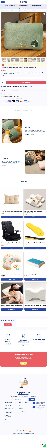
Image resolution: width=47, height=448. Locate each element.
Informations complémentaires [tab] (26, 110)
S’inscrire (32, 399)
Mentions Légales (8, 405)
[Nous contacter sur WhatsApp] (44, 445)
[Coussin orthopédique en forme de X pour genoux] (35, 293)
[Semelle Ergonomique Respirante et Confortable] (35, 230)
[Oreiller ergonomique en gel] (35, 262)
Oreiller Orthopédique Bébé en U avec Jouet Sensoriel (10, 274)
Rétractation (7, 422)
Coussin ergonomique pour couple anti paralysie (11, 305)
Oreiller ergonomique (15, 10)
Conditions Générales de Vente (9, 409)
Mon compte (21, 408)
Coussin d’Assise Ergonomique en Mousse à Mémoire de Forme (10, 243)
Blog (20, 405)
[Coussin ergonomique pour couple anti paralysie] (12, 293)
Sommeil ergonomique (7, 10)
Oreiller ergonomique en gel (30, 274)
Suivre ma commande (23, 416)
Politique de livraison (8, 412)
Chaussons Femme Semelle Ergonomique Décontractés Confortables (33, 212)
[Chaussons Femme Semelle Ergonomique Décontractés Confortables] (35, 199)
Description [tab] (16, 110)
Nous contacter (22, 414)
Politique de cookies (8, 424)
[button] (44, 14)
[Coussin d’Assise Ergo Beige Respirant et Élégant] (12, 199)
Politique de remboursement (8, 416)
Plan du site (7, 419)
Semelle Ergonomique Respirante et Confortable (34, 242)
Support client (22, 411)
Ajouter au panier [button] (12, 216)
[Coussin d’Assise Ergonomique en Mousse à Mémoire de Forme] (12, 230)
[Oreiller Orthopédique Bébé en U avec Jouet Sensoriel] (12, 262)
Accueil (2, 10)
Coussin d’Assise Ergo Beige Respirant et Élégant (11, 211)
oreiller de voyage (30, 130)
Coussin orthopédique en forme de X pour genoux (35, 305)
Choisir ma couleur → (26, 82)
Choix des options (35, 216)
